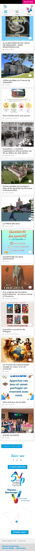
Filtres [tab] (29, 14)
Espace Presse (8, 548)
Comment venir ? (20, 532)
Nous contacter (18, 467)
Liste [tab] (5, 14)
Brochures (21, 548)
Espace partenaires (10, 546)
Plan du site (22, 541)
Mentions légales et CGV (9, 541)
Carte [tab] (17, 14)
